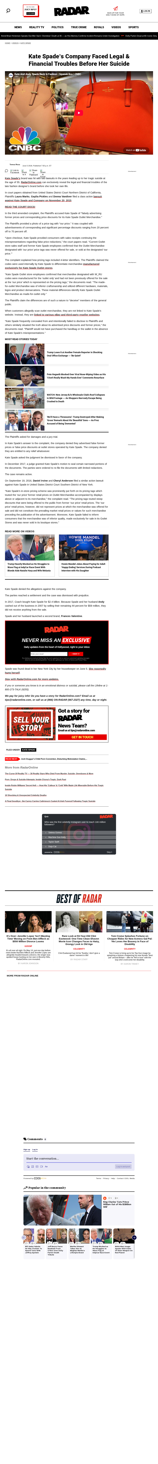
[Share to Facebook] (14, 170)
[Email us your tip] (31, 17)
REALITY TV (36, 27)
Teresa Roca (15, 164)
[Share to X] (24, 170)
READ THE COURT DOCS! (20, 206)
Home (7, 43)
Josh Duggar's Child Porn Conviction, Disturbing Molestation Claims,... (54, 759)
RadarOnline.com (31, 182)
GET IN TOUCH (82, 737)
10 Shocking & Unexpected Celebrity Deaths (26, 795)
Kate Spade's (12, 178)
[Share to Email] (43, 170)
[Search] (8, 12)
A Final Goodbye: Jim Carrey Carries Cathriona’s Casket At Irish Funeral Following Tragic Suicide (50, 801)
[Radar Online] (72, 11)
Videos (15, 43)
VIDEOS (116, 27)
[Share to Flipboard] (33, 170)
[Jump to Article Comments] (6, 170)
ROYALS (99, 27)
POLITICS (58, 27)
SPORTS (133, 27)
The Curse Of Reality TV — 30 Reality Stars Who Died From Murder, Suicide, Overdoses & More (49, 774)
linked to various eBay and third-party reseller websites (66, 314)
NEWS (18, 27)
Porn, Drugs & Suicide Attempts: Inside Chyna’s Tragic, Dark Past (35, 779)
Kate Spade (25, 43)
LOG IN (146, 11)
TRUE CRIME (79, 27)
